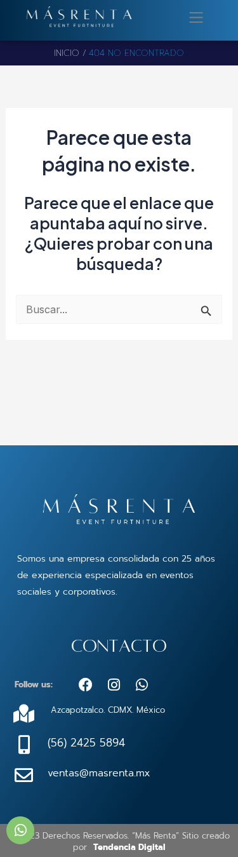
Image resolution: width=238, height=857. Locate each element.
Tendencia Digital (129, 847)
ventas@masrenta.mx (99, 773)
